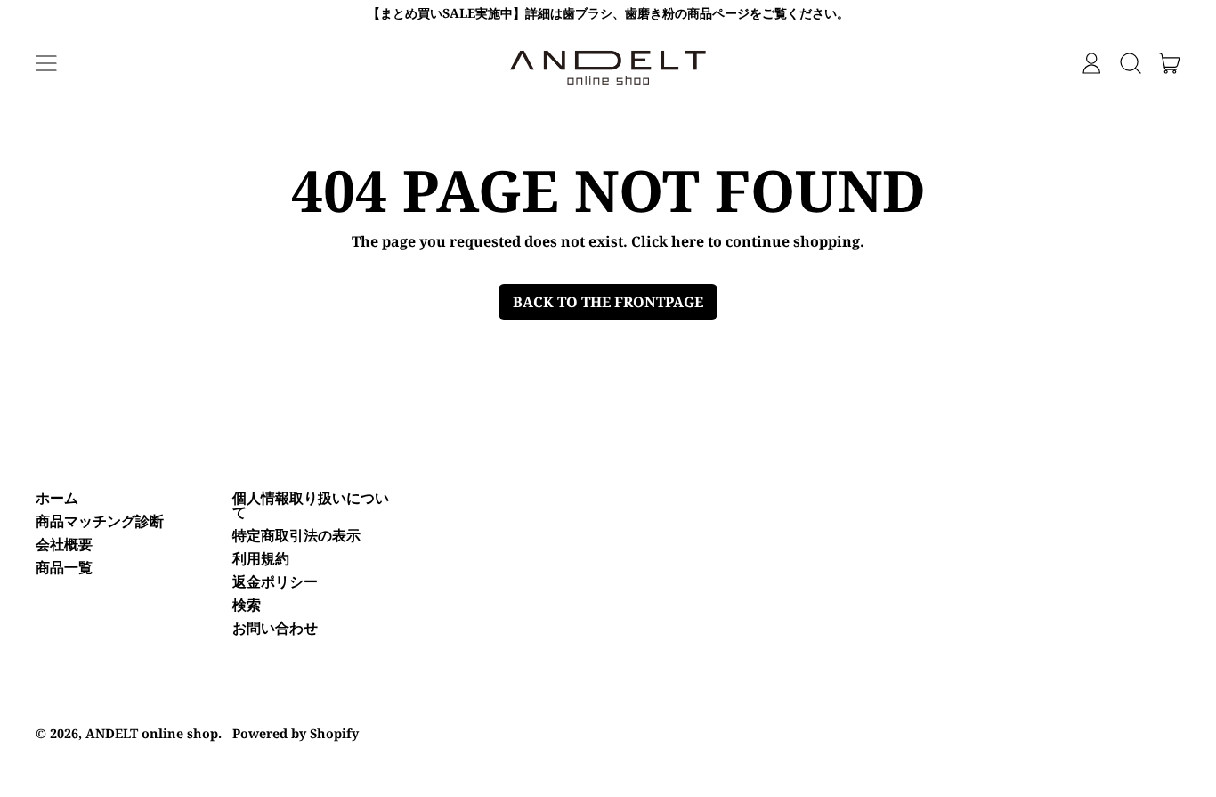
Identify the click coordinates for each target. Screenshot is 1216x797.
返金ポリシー (275, 581)
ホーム (57, 498)
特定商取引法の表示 (296, 535)
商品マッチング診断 (100, 521)
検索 (246, 604)
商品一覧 (64, 567)
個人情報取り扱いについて (310, 505)
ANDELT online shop (151, 733)
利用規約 (260, 558)
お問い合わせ (275, 628)
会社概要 (64, 544)
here (687, 241)
